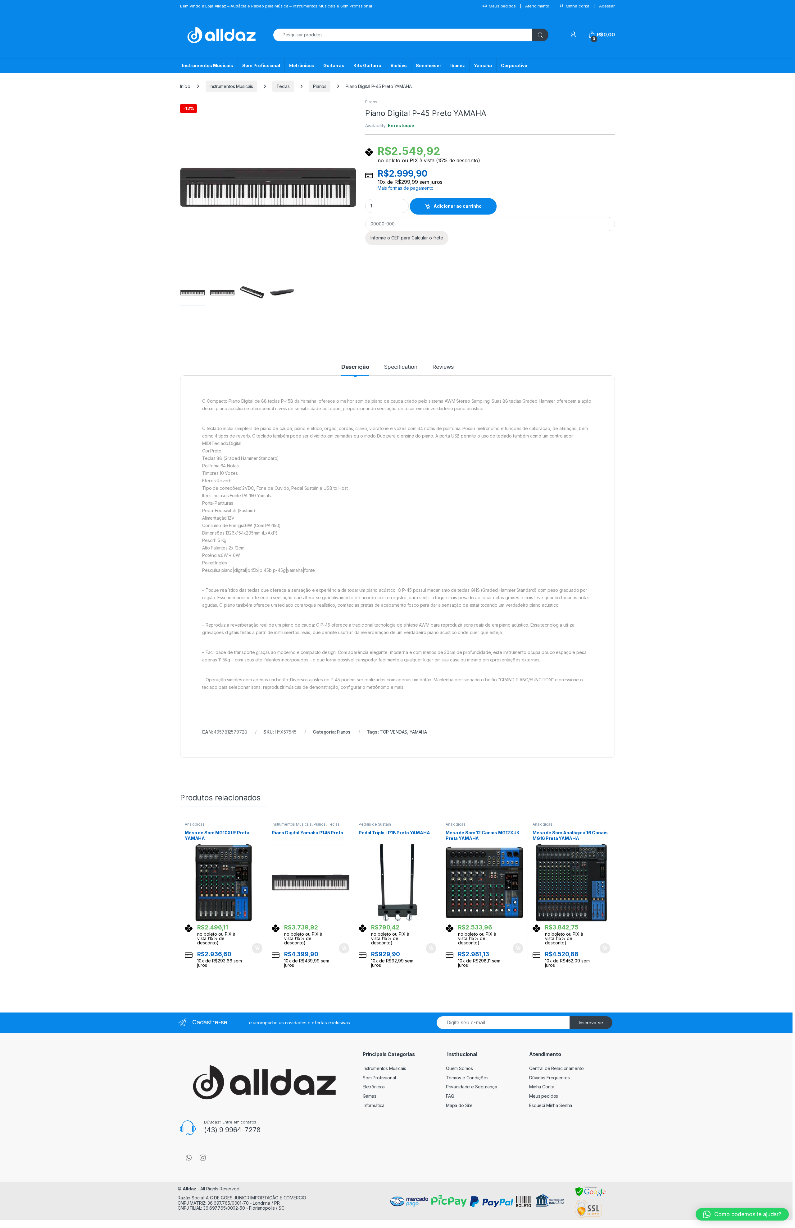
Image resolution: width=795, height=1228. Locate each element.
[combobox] (403, 35)
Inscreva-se (591, 1022)
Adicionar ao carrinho (458, 206)
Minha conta (577, 5)
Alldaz (189, 1188)
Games (369, 1096)
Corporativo (514, 65)
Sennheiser (428, 65)
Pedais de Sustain (375, 824)
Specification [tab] (400, 367)
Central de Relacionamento (556, 1068)
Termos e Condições (467, 1077)
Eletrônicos (301, 65)
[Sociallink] (189, 1157)
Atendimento (537, 5)
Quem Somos (459, 1068)
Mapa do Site (459, 1105)
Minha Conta (541, 1086)
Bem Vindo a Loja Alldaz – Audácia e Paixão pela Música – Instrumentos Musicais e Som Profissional (276, 5)
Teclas (283, 86)
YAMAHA (418, 731)
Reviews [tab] (443, 367)
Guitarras (333, 65)
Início (185, 86)
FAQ (450, 1096)
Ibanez (457, 65)
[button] (742, 1214)
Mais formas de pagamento (406, 188)
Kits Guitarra (367, 65)
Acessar (607, 5)
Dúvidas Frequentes (549, 1077)
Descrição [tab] (355, 367)
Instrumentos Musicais (207, 65)
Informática (373, 1105)
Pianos (319, 86)
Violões (398, 65)
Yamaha (483, 65)
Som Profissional (261, 65)
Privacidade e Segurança (471, 1086)
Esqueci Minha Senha (550, 1105)
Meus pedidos (502, 5)
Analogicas (195, 824)
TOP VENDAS (393, 731)
